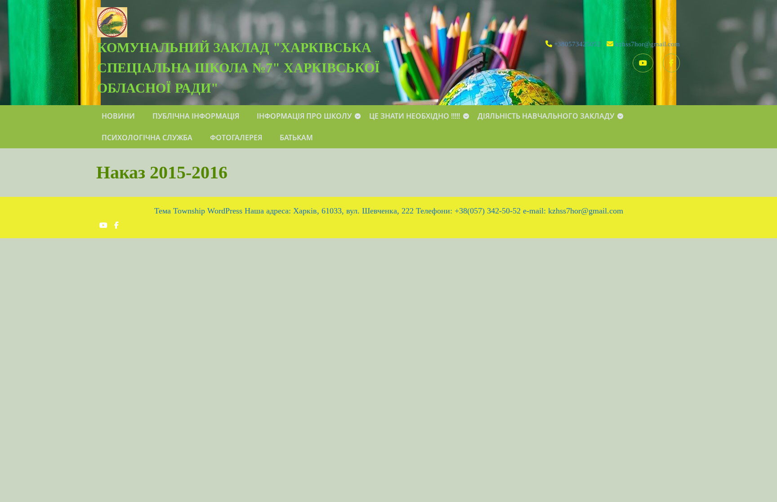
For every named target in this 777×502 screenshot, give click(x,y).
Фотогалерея (236, 137)
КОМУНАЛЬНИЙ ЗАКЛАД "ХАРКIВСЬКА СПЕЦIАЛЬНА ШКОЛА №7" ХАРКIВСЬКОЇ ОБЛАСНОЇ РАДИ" (238, 67)
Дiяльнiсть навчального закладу (546, 116)
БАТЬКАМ (296, 137)
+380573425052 (577, 44)
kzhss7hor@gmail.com (647, 44)
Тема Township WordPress (198, 210)
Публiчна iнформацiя (195, 116)
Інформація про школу (304, 116)
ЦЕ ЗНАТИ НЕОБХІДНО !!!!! (414, 116)
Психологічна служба (147, 137)
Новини (118, 116)
